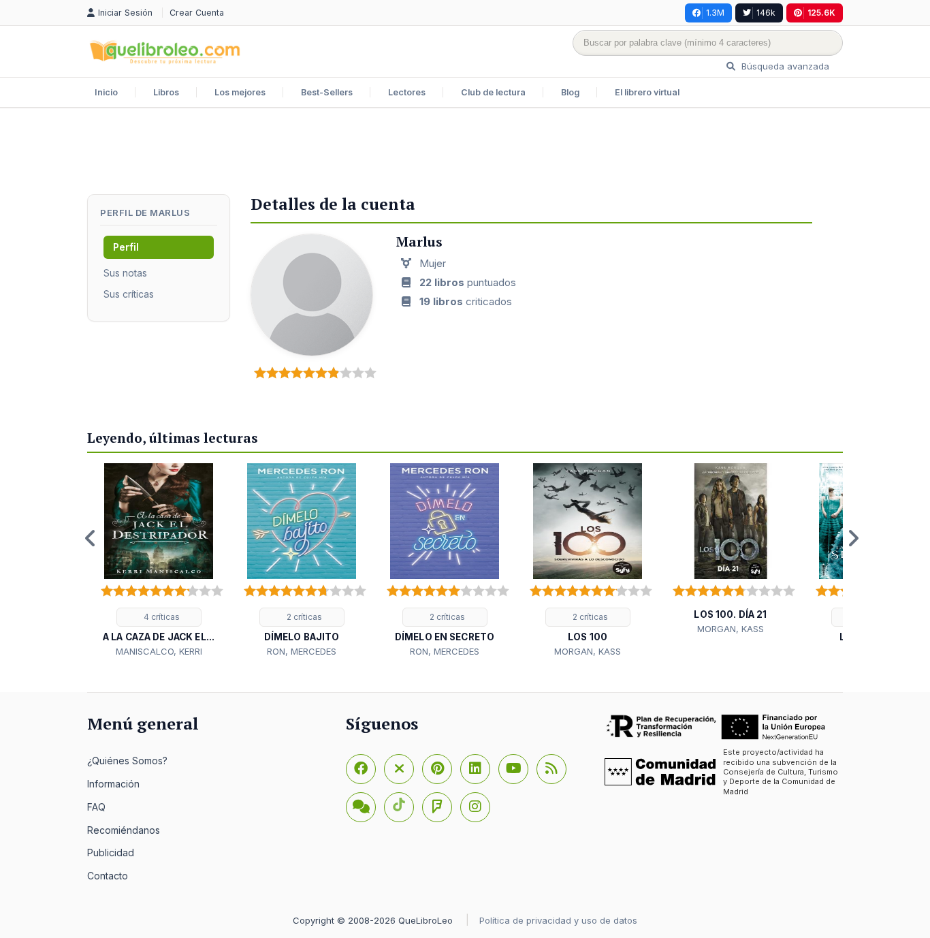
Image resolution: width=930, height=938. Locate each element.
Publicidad (110, 852)
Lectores (407, 92)
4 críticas (161, 617)
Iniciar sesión (126, 12)
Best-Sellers (327, 92)
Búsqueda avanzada (784, 66)
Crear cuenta (197, 12)
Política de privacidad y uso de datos (558, 920)
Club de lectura (493, 92)
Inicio (106, 92)
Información (113, 784)
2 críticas (303, 617)
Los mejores (240, 92)
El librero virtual (647, 92)
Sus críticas (128, 294)
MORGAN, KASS (587, 651)
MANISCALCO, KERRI (159, 651)
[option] (158, 561)
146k (765, 12)
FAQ (96, 807)
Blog (570, 92)
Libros (166, 92)
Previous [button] (90, 538)
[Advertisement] (465, 152)
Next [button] (853, 538)
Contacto (107, 875)
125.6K (821, 12)
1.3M (715, 12)
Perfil (126, 247)
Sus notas (125, 273)
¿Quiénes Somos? (127, 760)
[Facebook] (361, 769)
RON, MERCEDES (301, 651)
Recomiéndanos (123, 830)
